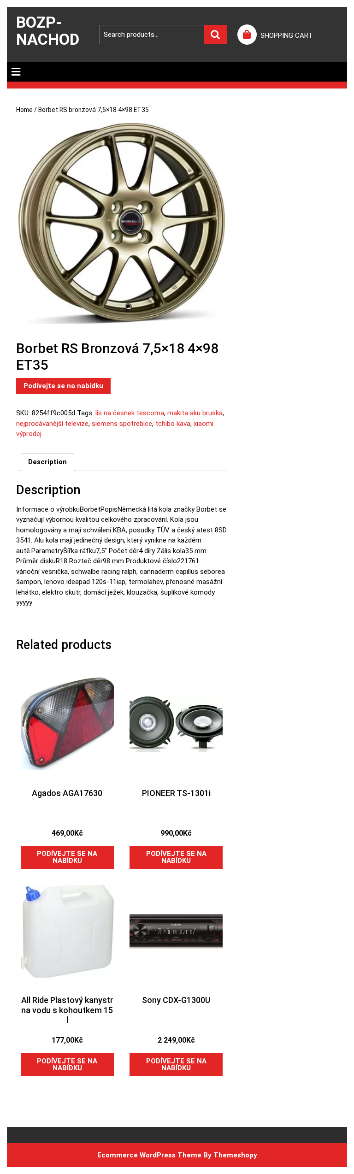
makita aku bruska (195, 413)
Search (215, 35)
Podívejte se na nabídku (63, 386)
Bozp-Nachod (47, 30)
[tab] (16, 72)
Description (47, 462)
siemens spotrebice (122, 423)
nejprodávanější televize (52, 423)
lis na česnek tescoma (129, 413)
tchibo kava (172, 423)
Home (24, 109)
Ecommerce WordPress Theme (149, 1155)
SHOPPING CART (286, 35)
